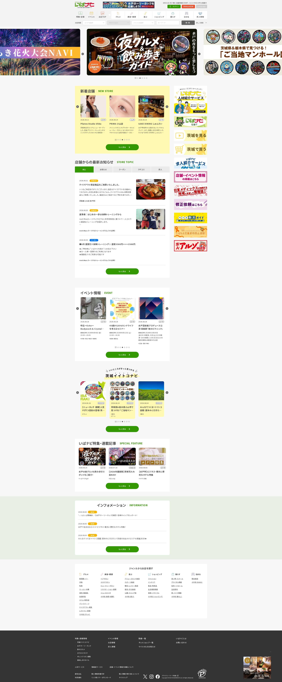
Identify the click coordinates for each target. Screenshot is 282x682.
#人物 (142, 414)
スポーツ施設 (129, 582)
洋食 (81, 582)
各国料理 (82, 596)
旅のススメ (81, 649)
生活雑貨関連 (153, 589)
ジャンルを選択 (138, 23)
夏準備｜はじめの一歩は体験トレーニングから (100, 214)
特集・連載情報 (81, 638)
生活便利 (174, 589)
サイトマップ (123, 677)
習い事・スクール (177, 579)
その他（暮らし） (176, 596)
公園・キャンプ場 (130, 593)
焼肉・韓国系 (83, 593)
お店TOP (102, 16)
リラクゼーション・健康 (108, 589)
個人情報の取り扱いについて (129, 674)
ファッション (152, 579)
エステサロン (105, 582)
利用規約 (78, 677)
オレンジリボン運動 (84, 656)
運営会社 (78, 674)
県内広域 (101, 403)
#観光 (84, 414)
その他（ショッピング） (155, 596)
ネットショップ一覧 (146, 642)
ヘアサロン (104, 579)
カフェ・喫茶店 (84, 600)
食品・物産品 (152, 586)
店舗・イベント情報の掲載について (122, 667)
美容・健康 (132, 16)
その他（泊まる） (197, 582)
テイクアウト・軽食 (85, 607)
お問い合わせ (181, 642)
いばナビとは (181, 638)
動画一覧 (142, 638)
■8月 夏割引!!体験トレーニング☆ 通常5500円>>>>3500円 (107, 244)
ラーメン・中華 (84, 589)
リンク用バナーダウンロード (101, 677)
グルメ (118, 16)
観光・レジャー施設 (131, 586)
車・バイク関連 (176, 593)
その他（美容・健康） (107, 596)
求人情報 (200, 16)
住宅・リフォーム (177, 586)
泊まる (186, 16)
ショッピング (159, 16)
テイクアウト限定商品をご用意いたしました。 (99, 184)
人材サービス (79, 667)
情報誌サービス (97, 667)
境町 (160, 403)
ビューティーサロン (107, 586)
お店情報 (111, 642)
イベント (91, 16)
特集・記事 (80, 16)
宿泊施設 (195, 579)
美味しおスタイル (83, 660)
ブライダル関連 (176, 582)
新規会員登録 (188, 6)
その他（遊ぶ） (129, 596)
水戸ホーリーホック (84, 646)
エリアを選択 (88, 23)
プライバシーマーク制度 (169, 675)
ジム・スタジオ (106, 593)
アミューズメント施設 (132, 579)
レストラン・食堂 (84, 611)
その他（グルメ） (84, 614)
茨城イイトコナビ (83, 642)
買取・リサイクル (153, 593)
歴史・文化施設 (130, 589)
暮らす (172, 16)
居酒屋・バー (83, 579)
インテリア (151, 582)
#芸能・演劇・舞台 (114, 343)
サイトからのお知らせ (147, 646)
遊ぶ (145, 16)
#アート (84, 416)
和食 (81, 586)
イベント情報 (113, 638)
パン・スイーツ (84, 603)
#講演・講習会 (85, 339)
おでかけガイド (82, 653)
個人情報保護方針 (97, 674)
